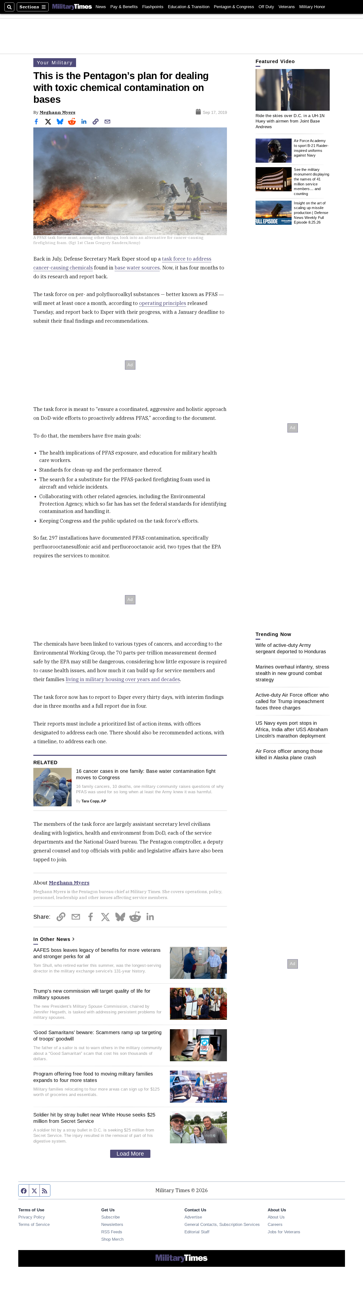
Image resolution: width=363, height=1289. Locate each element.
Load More (130, 1153)
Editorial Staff (196, 1231)
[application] (293, 90)
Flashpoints (152, 7)
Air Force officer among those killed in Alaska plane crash (289, 754)
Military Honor (312, 7)
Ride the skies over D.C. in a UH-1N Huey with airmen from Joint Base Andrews (290, 121)
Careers (275, 1224)
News (101, 7)
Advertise (193, 1217)
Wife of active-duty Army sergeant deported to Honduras (291, 648)
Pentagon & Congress (234, 7)
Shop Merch (112, 1239)
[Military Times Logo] (72, 7)
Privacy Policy (31, 1217)
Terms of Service (34, 1224)
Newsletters (112, 1224)
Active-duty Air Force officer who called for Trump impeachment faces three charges (292, 701)
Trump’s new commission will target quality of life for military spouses (92, 994)
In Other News (51, 939)
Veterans (287, 7)
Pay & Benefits (124, 7)
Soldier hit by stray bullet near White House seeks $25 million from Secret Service (94, 1118)
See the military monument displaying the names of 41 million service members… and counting (311, 181)
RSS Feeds (111, 1231)
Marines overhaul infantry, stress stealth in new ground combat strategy (292, 673)
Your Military (55, 62)
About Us (276, 1217)
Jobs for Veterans (284, 1231)
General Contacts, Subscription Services (222, 1224)
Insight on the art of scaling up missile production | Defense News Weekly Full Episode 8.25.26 (311, 213)
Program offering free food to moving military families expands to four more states (93, 1077)
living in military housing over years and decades (123, 679)
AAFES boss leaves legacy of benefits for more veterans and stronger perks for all (97, 953)
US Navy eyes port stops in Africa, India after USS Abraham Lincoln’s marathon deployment (292, 729)
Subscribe (110, 1217)
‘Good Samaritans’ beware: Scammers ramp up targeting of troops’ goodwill (97, 1036)
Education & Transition (188, 7)
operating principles (162, 303)
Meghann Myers (57, 112)
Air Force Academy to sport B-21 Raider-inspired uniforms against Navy (311, 148)
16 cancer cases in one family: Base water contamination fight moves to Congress (146, 774)
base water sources (137, 267)
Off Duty (266, 7)
